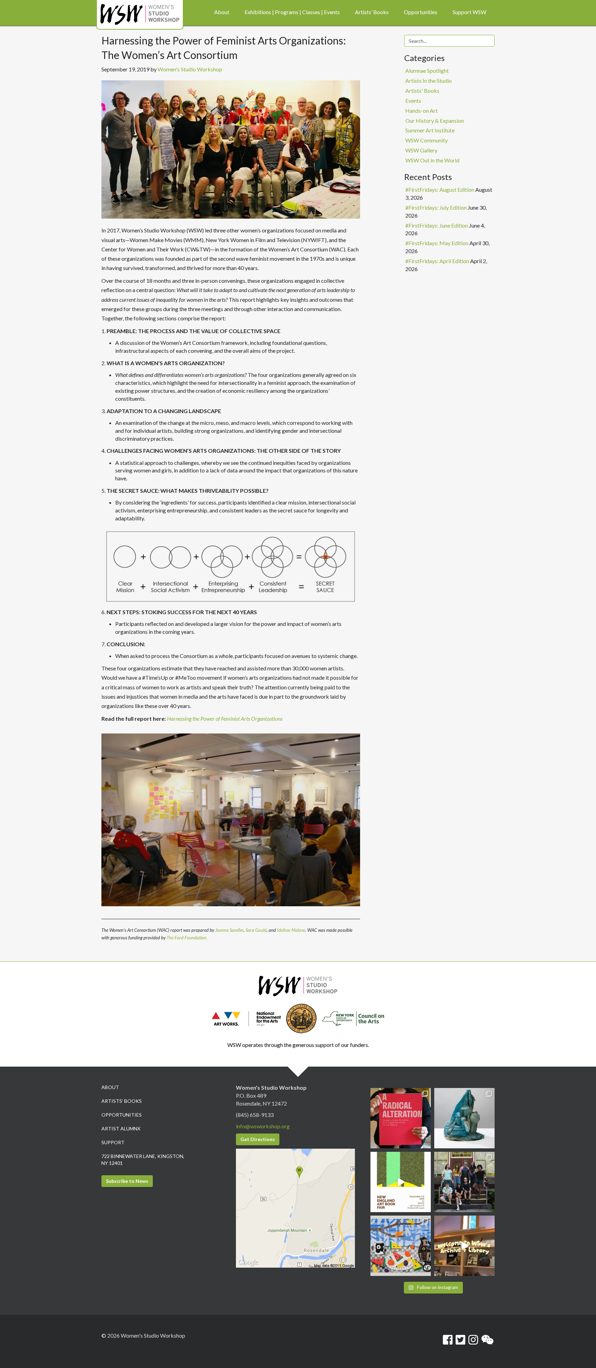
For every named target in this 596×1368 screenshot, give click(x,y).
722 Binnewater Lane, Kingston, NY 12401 (142, 1159)
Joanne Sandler (229, 930)
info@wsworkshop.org (263, 1126)
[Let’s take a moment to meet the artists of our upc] (464, 1118)
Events (413, 100)
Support (113, 1142)
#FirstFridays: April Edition (437, 261)
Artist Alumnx (120, 1128)
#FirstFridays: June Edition (436, 225)
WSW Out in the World (432, 160)
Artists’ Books (121, 1101)
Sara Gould (256, 930)
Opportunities (121, 1115)
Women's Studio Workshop (190, 69)
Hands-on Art (421, 110)
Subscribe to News (127, 1181)
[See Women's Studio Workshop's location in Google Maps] (295, 1207)
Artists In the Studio (428, 80)
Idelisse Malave (291, 930)
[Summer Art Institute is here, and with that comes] (400, 1246)
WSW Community (426, 140)
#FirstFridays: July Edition (436, 207)
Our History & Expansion (434, 120)
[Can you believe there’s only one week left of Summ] (464, 1182)
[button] (230, 819)
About (110, 1087)
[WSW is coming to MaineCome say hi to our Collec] (400, 1182)
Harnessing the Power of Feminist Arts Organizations (224, 718)
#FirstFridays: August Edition (439, 189)
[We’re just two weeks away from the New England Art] (400, 1118)
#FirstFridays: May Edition (436, 243)
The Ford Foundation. (187, 937)
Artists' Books (422, 90)
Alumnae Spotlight (427, 70)
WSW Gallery (421, 150)
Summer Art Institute (430, 130)
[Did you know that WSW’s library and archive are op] (464, 1246)
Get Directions (257, 1139)
